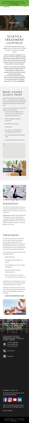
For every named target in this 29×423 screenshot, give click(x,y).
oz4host (14, 421)
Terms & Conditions (7, 410)
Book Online (10, 356)
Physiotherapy (6, 215)
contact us (14, 291)
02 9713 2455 (13, 81)
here (17, 4)
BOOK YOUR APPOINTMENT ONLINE (14, 296)
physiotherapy (6, 244)
